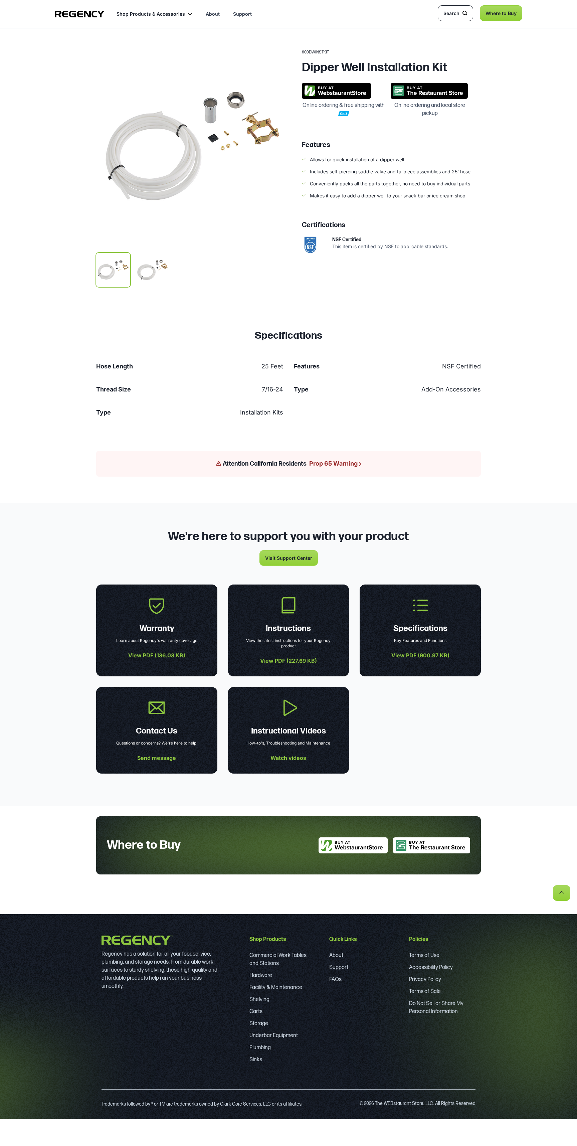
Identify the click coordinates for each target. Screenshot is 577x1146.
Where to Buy (501, 13)
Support (242, 14)
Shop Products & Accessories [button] (151, 14)
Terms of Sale (425, 991)
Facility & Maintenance (275, 987)
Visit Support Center (288, 558)
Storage (258, 1023)
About (213, 14)
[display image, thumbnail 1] (113, 270)
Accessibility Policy (431, 967)
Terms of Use (424, 955)
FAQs (335, 979)
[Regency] (80, 14)
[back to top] (561, 893)
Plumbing (260, 1047)
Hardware (260, 975)
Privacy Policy (425, 979)
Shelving (259, 999)
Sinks (255, 1059)
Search (451, 13)
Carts (255, 1011)
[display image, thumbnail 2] (153, 270)
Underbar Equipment (273, 1035)
